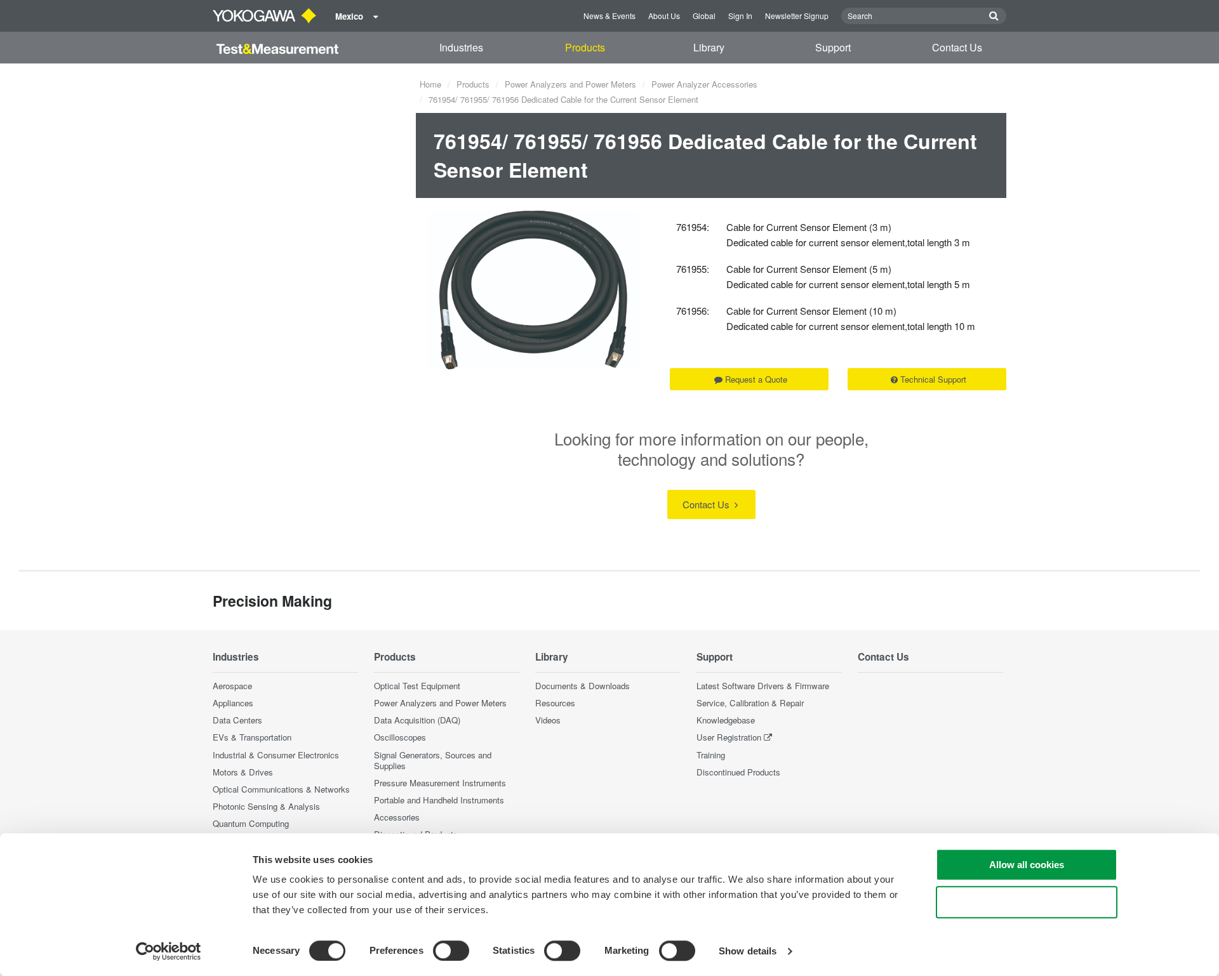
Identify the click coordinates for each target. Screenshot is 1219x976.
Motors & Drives (243, 772)
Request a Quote (756, 379)
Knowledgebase (725, 720)
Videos (548, 720)
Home (430, 84)
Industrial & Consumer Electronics (276, 755)
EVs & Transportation (252, 737)
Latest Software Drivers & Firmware (762, 686)
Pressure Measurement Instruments (440, 783)
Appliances (233, 703)
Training (710, 755)
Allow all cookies (1026, 864)
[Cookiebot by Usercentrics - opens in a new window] (168, 951)
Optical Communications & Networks (281, 789)
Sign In (740, 15)
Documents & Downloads (582, 686)
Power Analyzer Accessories (704, 84)
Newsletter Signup (797, 15)
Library (708, 47)
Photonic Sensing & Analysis (266, 806)
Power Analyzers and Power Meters (570, 84)
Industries (461, 47)
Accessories (397, 817)
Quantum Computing (251, 823)
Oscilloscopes (400, 737)
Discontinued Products (738, 772)
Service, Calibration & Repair (750, 703)
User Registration (728, 737)
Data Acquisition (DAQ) (417, 720)
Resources (555, 703)
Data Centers (237, 720)
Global (704, 15)
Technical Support (933, 379)
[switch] (451, 950)
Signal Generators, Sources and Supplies (432, 760)
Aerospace (232, 686)
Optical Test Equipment (417, 686)
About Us (664, 15)
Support (833, 47)
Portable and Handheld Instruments (439, 800)
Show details (747, 951)
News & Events (609, 15)
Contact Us (957, 47)
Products (585, 47)
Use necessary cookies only (1026, 902)
